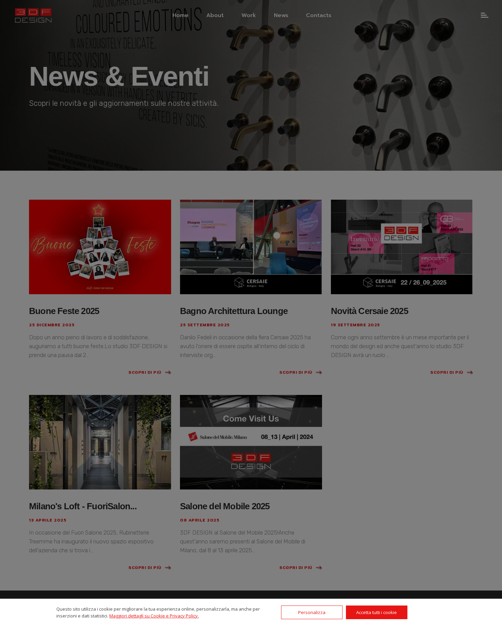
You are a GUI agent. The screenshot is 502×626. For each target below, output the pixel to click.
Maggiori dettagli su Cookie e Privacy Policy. (154, 616)
